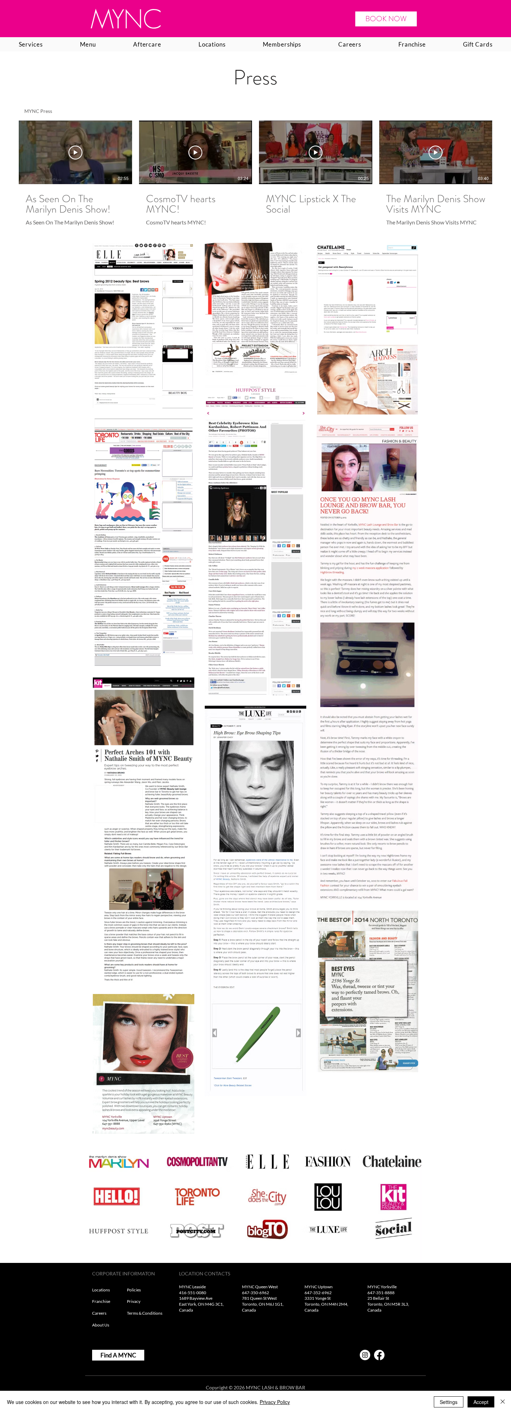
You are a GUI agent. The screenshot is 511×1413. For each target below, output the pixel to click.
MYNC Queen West (260, 1286)
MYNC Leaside (192, 1286)
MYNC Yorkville (382, 1286)
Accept (480, 1401)
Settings (448, 1401)
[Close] (502, 1401)
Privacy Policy (275, 1401)
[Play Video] (75, 152)
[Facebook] (379, 1355)
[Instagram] (365, 1355)
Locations (101, 1289)
